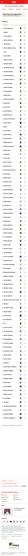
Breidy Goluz (7, 355)
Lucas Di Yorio (8, 327)
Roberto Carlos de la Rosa (11, 300)
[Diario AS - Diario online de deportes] (14, 2)
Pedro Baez (7, 382)
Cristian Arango (8, 343)
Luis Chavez (7, 130)
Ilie (5, 323)
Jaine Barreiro (8, 166)
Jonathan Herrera (9, 79)
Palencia (6, 363)
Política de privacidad (17, 534)
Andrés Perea (8, 410)
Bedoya (6, 304)
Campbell (6, 154)
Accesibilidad (4, 538)
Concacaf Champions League (14, 6)
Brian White (7, 56)
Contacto (3, 534)
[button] (14, 548)
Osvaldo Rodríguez (9, 264)
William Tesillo (8, 288)
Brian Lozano (7, 162)
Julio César (7, 107)
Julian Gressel (8, 347)
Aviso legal (9, 534)
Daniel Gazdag (8, 87)
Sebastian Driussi (9, 67)
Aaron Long (7, 245)
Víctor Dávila (7, 36)
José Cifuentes (8, 83)
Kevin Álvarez (8, 374)
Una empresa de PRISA (14, 544)
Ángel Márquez (8, 339)
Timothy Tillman (8, 308)
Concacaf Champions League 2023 (10, 486)
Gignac (6, 32)
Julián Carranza (8, 60)
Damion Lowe (8, 182)
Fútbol (11, 481)
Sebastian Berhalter (10, 272)
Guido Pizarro (8, 138)
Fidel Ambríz (7, 201)
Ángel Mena (7, 95)
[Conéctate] (26, 2)
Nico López (7, 150)
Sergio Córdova (8, 284)
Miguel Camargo (8, 276)
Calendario (18, 9)
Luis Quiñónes (8, 91)
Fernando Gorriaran (9, 170)
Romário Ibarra (8, 248)
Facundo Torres (8, 351)
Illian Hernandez (8, 197)
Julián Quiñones (8, 40)
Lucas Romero (8, 237)
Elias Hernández (8, 75)
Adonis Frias (7, 186)
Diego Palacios (8, 142)
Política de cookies (5, 536)
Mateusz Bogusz (8, 370)
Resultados (11, 9)
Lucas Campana (8, 256)
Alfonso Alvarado (9, 99)
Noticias (4, 9)
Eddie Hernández (9, 146)
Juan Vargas (7, 268)
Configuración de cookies (16, 536)
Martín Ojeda (7, 311)
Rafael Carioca (8, 260)
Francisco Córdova (9, 119)
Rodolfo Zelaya (8, 378)
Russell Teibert (8, 193)
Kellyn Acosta (8, 241)
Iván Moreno (7, 205)
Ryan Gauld (7, 217)
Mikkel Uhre (7, 178)
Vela (5, 52)
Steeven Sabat (8, 209)
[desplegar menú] (2, 2)
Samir (5, 126)
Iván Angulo (7, 398)
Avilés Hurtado (8, 335)
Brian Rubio (7, 44)
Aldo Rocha (7, 221)
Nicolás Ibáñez (8, 64)
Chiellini (6, 402)
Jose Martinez (8, 319)
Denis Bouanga (8, 28)
